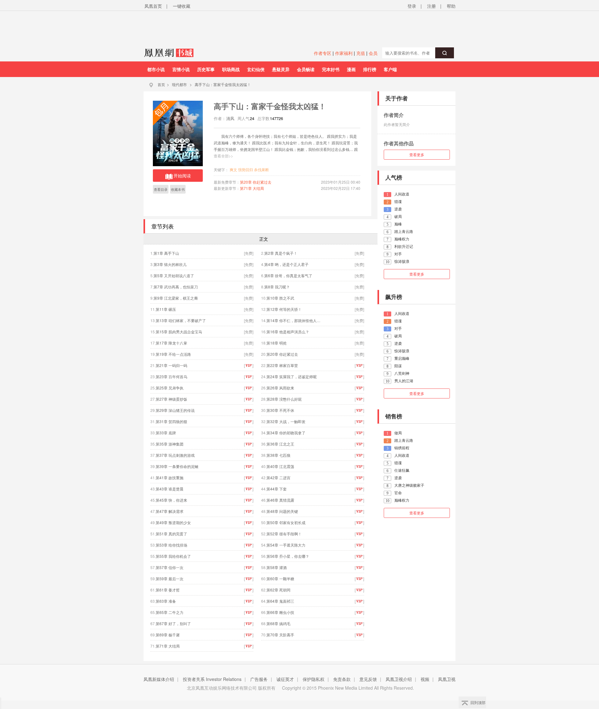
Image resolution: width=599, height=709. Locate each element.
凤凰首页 (153, 6)
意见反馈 (368, 679)
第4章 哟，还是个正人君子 (286, 264)
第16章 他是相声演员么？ (287, 331)
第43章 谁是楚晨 (169, 488)
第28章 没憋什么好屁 (284, 399)
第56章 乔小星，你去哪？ (287, 556)
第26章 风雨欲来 (280, 387)
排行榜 (369, 69)
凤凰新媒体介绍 (159, 679)
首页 (161, 84)
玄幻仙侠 (256, 69)
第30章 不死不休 (280, 410)
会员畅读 (305, 69)
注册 (431, 6)
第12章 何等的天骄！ (284, 309)
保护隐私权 (313, 679)
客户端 (390, 69)
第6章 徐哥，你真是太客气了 (288, 275)
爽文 (233, 169)
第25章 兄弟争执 (169, 387)
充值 (360, 53)
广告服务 (259, 679)
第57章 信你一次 (169, 567)
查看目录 (161, 189)
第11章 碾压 (166, 309)
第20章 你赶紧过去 (255, 182)
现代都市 (179, 84)
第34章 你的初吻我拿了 (285, 432)
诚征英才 (285, 679)
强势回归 (245, 169)
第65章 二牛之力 (169, 612)
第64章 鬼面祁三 (280, 601)
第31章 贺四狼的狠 (171, 421)
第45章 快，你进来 (171, 500)
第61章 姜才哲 (168, 589)
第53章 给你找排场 (171, 544)
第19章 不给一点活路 (173, 354)
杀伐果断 (261, 169)
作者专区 (322, 53)
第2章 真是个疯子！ (280, 253)
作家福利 (344, 53)
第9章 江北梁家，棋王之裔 (175, 298)
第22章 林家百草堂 (282, 365)
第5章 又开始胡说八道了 (173, 275)
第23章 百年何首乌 (171, 376)
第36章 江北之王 (280, 443)
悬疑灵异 (281, 69)
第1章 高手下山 (166, 253)
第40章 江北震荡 (280, 466)
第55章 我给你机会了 (173, 556)
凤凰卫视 (446, 679)
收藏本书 (178, 189)
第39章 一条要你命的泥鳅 (177, 466)
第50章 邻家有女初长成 (285, 522)
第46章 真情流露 (280, 500)
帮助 (451, 6)
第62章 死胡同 (278, 589)
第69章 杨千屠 (168, 634)
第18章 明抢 (276, 342)
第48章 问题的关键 (282, 511)
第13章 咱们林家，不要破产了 (181, 320)
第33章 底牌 (166, 432)
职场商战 (231, 69)
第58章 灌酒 (276, 567)
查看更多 (416, 154)
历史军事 (206, 69)
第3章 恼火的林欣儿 (170, 264)
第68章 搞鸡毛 (278, 623)
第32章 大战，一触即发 (285, 421)
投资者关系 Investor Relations (212, 679)
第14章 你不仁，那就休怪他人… (293, 320)
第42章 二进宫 (278, 477)
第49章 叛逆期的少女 (173, 522)
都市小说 (156, 69)
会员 (373, 53)
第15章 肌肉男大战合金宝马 (179, 331)
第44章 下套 (276, 488)
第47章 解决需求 (169, 511)
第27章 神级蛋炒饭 (171, 399)
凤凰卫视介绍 (399, 679)
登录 (411, 6)
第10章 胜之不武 (280, 298)
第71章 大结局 (252, 188)
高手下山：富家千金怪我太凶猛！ (223, 84)
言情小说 (181, 69)
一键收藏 (181, 6)
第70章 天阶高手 (280, 634)
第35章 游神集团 (169, 443)
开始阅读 (182, 175)
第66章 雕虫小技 (280, 612)
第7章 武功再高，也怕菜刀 (175, 286)
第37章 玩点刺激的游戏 (175, 455)
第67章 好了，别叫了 (173, 623)
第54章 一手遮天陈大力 (285, 544)
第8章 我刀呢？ (277, 286)
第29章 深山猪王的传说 (175, 410)
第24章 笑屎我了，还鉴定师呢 (291, 376)
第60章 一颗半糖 (280, 578)
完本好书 (330, 69)
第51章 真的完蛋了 (171, 533)
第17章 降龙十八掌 (171, 342)
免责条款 (342, 679)
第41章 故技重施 (169, 477)
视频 (425, 679)
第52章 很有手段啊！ (284, 533)
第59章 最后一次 (169, 578)
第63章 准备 (166, 601)
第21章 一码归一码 (171, 365)
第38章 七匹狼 (278, 455)
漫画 (351, 69)
